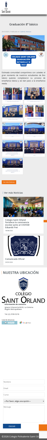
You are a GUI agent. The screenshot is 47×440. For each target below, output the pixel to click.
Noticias (28, 32)
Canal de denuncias (8, 320)
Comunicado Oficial (15, 259)
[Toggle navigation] (43, 7)
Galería (22, 32)
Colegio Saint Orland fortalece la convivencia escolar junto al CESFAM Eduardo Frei (17, 224)
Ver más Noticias (9, 182)
